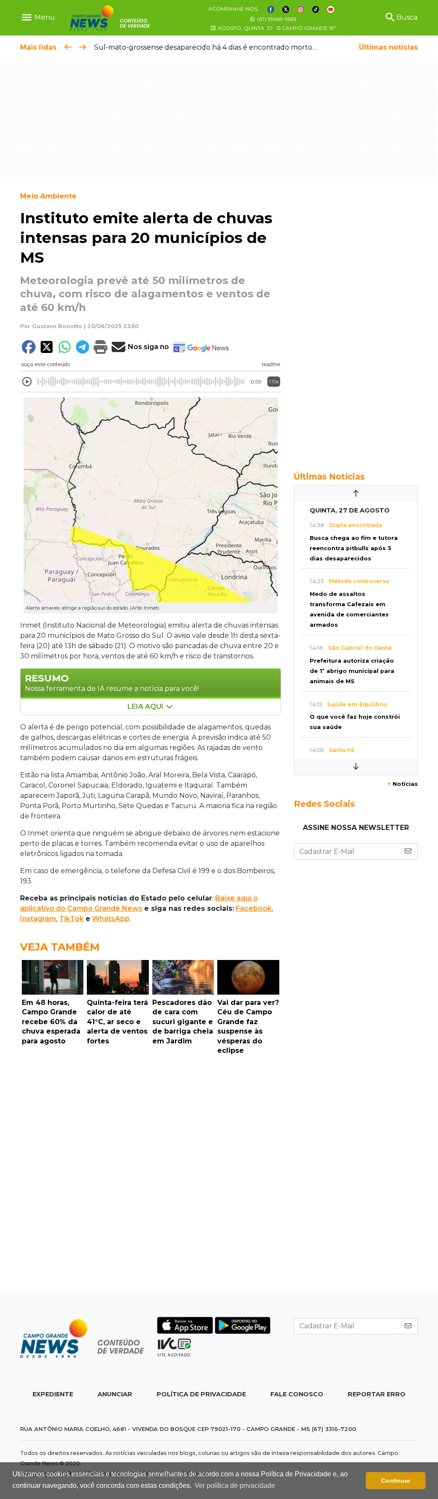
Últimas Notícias (329, 476)
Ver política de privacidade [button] (235, 1485)
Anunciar (115, 1394)
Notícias (403, 784)
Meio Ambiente (48, 196)
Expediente (53, 1394)
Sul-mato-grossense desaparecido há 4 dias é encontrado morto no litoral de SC (229, 47)
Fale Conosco (296, 1394)
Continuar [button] (395, 1480)
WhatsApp (111, 919)
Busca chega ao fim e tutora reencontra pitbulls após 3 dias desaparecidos (354, 548)
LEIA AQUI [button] (146, 706)
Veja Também (60, 947)
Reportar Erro (376, 1394)
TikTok (71, 919)
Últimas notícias (388, 47)
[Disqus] (150, 1176)
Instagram (38, 919)
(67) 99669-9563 (276, 19)
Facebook (254, 908)
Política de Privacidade (201, 1394)
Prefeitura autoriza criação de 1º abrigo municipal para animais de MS (352, 671)
